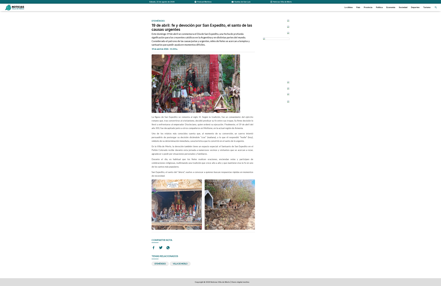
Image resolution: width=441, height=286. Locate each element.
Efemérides (160, 263)
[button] (436, 7)
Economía (390, 7)
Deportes (415, 7)
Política (379, 7)
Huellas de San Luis (242, 2)
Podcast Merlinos (204, 2)
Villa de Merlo (180, 263)
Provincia (368, 7)
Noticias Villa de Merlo (282, 2)
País (358, 7)
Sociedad (403, 7)
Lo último (349, 7)
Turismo (427, 7)
